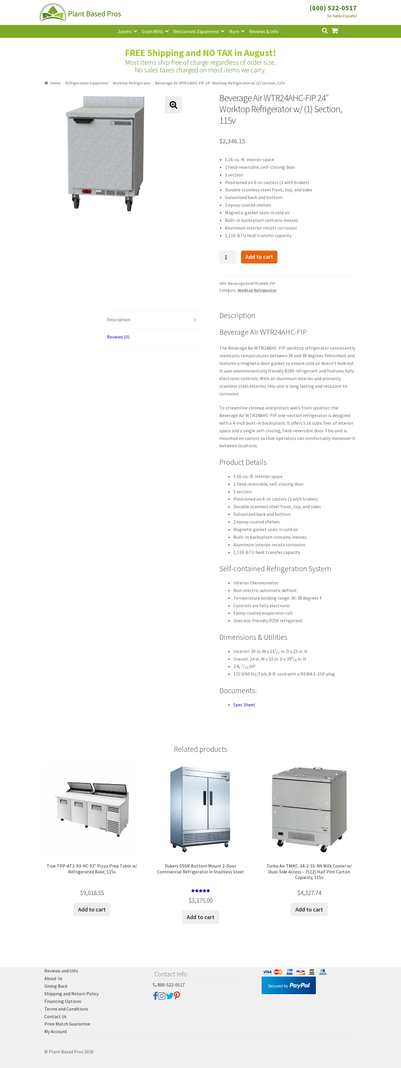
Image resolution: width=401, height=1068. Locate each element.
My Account (55, 1031)
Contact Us (55, 1016)
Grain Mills (152, 31)
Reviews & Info (264, 31)
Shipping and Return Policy (71, 993)
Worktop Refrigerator (132, 83)
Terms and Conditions (66, 1009)
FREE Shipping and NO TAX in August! (200, 53)
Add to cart (259, 256)
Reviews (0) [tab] (118, 337)
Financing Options (62, 1001)
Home (55, 83)
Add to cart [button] (92, 909)
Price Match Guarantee (67, 1024)
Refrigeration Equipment (86, 83)
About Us (53, 978)
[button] (173, 104)
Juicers (125, 31)
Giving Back (56, 986)
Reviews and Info (61, 971)
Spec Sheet (244, 705)
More (234, 31)
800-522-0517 (171, 985)
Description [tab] (118, 319)
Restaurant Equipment (196, 31)
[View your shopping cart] (339, 30)
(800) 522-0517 (333, 7)
